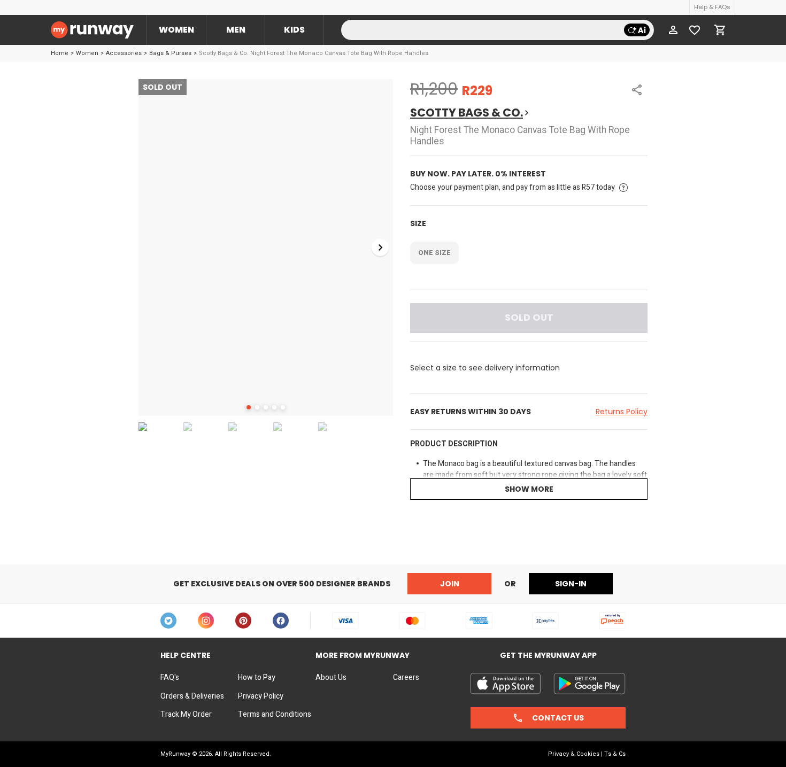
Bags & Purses (170, 53)
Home (59, 53)
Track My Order (186, 714)
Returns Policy (622, 411)
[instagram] (206, 621)
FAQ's (169, 678)
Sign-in (571, 583)
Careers (406, 678)
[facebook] (281, 621)
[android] (589, 683)
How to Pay (256, 678)
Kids (294, 30)
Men (235, 30)
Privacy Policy (260, 696)
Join (449, 583)
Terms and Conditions (274, 714)
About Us (330, 678)
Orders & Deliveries (192, 696)
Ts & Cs (615, 753)
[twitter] (168, 621)
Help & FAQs (712, 7)
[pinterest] (243, 621)
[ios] (506, 683)
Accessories (124, 53)
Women (176, 30)
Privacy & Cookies (573, 753)
